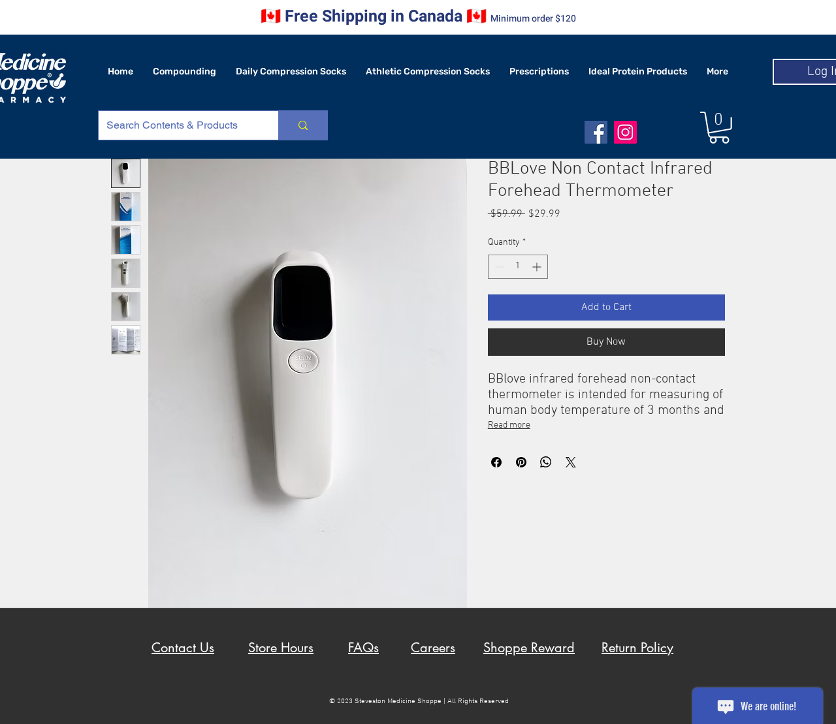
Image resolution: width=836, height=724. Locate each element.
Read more (509, 425)
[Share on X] (571, 462)
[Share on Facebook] (496, 462)
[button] (719, 128)
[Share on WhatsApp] (546, 462)
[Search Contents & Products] (302, 125)
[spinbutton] (518, 266)
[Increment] (538, 266)
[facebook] (596, 132)
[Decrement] (498, 266)
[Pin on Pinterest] (521, 462)
